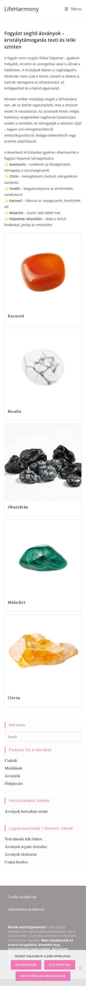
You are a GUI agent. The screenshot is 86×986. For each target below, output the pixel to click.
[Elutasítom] (80, 968)
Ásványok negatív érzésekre (26, 846)
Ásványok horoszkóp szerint (26, 811)
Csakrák (11, 760)
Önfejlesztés (14, 783)
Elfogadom (26, 965)
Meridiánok (13, 767)
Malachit (17, 602)
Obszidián (18, 507)
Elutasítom (59, 965)
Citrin (14, 697)
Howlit (15, 411)
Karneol (16, 315)
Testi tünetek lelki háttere (23, 838)
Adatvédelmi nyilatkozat (26, 909)
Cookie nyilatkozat (22, 896)
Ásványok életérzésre (21, 854)
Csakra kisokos (16, 861)
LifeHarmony (21, 9)
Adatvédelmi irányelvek (43, 976)
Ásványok (12, 775)
